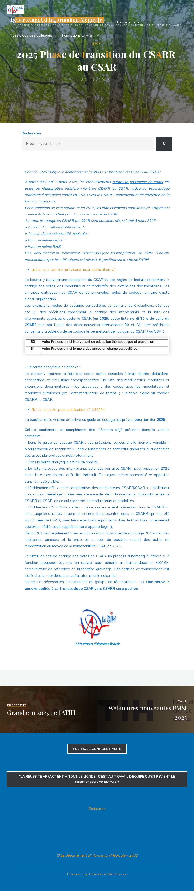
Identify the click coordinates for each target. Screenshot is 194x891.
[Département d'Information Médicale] (15, 9)
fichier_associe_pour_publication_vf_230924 (68, 409)
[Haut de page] (175, 872)
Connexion (97, 808)
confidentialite (97, 749)
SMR (96, 43)
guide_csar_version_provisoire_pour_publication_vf (73, 269)
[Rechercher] (164, 144)
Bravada (95, 874)
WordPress (116, 874)
